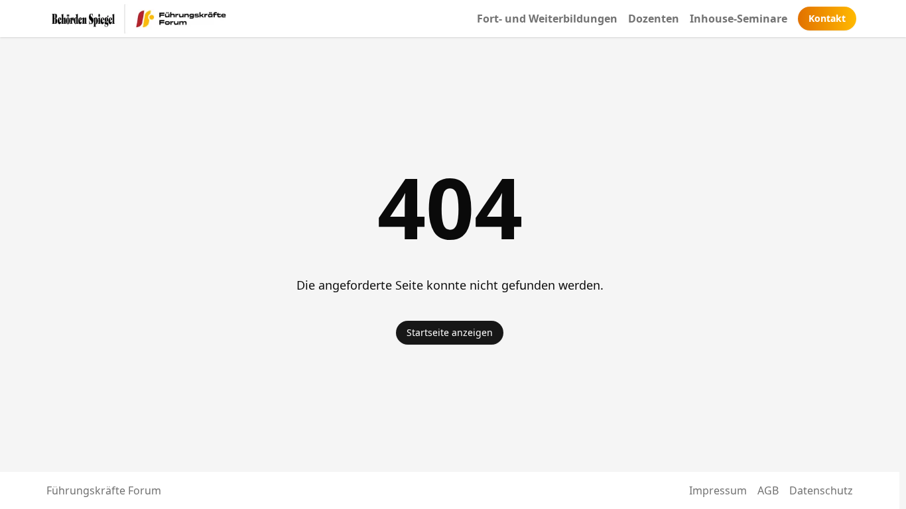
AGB (768, 490)
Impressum (718, 490)
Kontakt (827, 18)
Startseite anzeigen (450, 332)
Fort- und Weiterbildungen (547, 18)
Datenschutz (821, 490)
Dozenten (653, 18)
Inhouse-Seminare (738, 18)
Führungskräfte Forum (103, 490)
